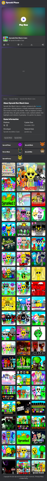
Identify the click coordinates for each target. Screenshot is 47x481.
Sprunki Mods (13, 99)
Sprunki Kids (18, 138)
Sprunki (38, 106)
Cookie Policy (24, 478)
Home (5, 99)
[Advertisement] (23, 71)
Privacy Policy (39, 476)
